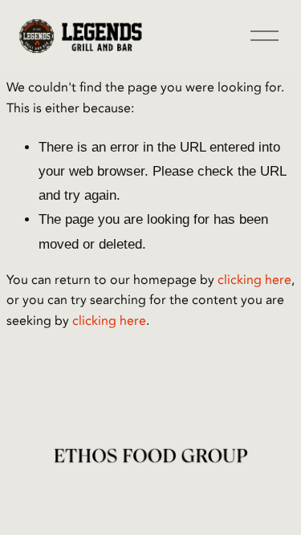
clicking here (254, 280)
